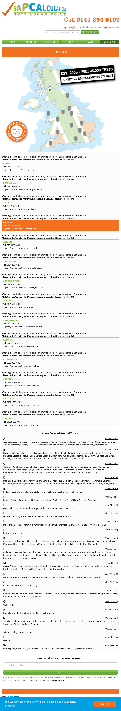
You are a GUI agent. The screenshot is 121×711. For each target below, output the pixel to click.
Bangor (97, 452)
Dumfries (29, 483)
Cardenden (45, 466)
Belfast (39, 455)
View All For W (111, 645)
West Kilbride (34, 648)
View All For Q (111, 601)
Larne (70, 552)
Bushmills (81, 458)
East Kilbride (17, 491)
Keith (5, 541)
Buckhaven (41, 458)
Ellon (51, 491)
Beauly (26, 455)
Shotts (43, 621)
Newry (39, 577)
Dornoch (67, 480)
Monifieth (15, 569)
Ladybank (8, 552)
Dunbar (38, 483)
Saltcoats (17, 621)
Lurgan (33, 557)
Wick (73, 648)
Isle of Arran (89, 524)
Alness (84, 441)
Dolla (46, 480)
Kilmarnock (72, 541)
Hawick (38, 516)
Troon (33, 632)
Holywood (60, 516)
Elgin (46, 491)
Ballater (6, 452)
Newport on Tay (27, 577)
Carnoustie (64, 466)
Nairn (6, 577)
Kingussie (7, 544)
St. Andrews (81, 621)
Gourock (26, 508)
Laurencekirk (90, 552)
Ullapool (7, 640)
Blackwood (70, 455)
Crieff (41, 472)
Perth (30, 593)
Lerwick (100, 552)
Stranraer (35, 624)
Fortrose (83, 500)
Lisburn (47, 555)
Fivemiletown (45, 500)
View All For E (111, 488)
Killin (43, 541)
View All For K (111, 537)
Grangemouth (38, 508)
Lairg (16, 552)
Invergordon (37, 524)
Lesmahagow (9, 555)
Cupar (96, 472)
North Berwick (96, 577)
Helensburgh (48, 516)
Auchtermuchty (87, 444)
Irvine (80, 524)
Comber (88, 469)
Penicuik (23, 593)
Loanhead (77, 555)
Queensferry (9, 604)
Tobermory (23, 632)
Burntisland (70, 458)
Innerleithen (9, 524)
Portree (113, 593)
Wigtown (80, 648)
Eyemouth (78, 491)
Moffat (6, 569)
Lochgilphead (99, 555)
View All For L (111, 548)
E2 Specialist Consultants (62, 691)
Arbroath (15, 444)
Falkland (14, 500)
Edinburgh (29, 491)
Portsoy (16, 596)
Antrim (6, 444)
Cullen (66, 472)
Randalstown (9, 613)
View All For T (111, 629)
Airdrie (54, 441)
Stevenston (109, 621)
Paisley (6, 593)
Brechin (6, 458)
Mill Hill (91, 566)
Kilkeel (37, 541)
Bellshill (46, 455)
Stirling (17, 624)
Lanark (31, 552)
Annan (101, 441)
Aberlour (37, 441)
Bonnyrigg (109, 455)
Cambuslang (19, 466)
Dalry (25, 480)
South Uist (70, 621)
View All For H (111, 513)
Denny (31, 480)
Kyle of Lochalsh (90, 544)
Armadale (43, 444)
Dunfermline (67, 483)
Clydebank (35, 469)
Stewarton (8, 624)
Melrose (76, 566)
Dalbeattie (8, 480)
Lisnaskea (56, 555)
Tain (5, 632)
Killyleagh (51, 541)
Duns (105, 483)
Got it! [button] (104, 704)
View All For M (111, 562)
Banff (90, 452)
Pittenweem (59, 593)
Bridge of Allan (18, 458)
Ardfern (23, 444)
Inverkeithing (50, 524)
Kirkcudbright (44, 544)
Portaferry (92, 593)
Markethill (37, 566)
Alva (90, 441)
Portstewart (26, 596)
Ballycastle (16, 452)
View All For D (111, 477)
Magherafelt (18, 566)
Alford (71, 441)
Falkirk (6, 500)
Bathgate (7, 455)
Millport (99, 566)
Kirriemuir (76, 544)
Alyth (94, 441)
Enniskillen (60, 491)
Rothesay (39, 613)
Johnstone (17, 533)
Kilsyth (82, 541)
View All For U (111, 637)
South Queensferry (56, 621)
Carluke (54, 466)
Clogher (25, 469)
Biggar (54, 455)
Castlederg (103, 466)
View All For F (111, 496)
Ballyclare (26, 452)
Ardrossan (33, 444)
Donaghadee (56, 480)
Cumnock (88, 472)
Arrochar (61, 444)
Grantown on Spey (54, 508)
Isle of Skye (101, 524)
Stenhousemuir (95, 621)
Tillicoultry (12, 632)
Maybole (67, 566)
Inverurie (72, 524)
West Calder (21, 648)
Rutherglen (50, 613)
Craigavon (22, 472)
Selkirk (36, 621)
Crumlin (58, 472)
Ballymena (37, 452)
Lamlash (23, 552)
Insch (18, 524)
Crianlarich (33, 472)
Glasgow (17, 508)
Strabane (25, 624)
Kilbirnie (30, 541)
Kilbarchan (20, 541)
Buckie (50, 458)
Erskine (69, 491)
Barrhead (106, 452)
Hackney (7, 516)
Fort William (72, 500)
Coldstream (68, 469)
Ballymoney (48, 452)
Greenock (68, 508)
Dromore (97, 480)
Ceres (18, 469)
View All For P (111, 590)
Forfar (56, 500)
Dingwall (39, 480)
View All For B (111, 449)
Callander (7, 466)
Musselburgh (61, 569)
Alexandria (63, 441)
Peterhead (39, 593)
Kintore (24, 544)
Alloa (77, 441)
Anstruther (110, 441)
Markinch (47, 566)
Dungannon (79, 483)
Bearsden (17, 455)
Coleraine (79, 469)
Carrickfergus (76, 466)
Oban (6, 585)
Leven (19, 555)
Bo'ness (100, 455)
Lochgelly (87, 555)
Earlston (7, 491)
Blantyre (92, 455)
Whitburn (54, 648)
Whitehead (65, 648)
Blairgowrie (81, 455)
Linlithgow (38, 555)
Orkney (33, 585)
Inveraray (26, 524)
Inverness (62, 524)
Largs (56, 552)
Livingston (67, 555)
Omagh (25, 585)
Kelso (11, 541)
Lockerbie (111, 555)
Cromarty (49, 472)
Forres (63, 500)
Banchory (82, 452)
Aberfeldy (17, 441)
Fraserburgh (93, 500)
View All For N (111, 573)
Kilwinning (91, 541)
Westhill (45, 648)
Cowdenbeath (10, 472)
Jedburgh (7, 533)
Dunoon (98, 483)
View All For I (112, 521)
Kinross (16, 544)
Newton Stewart (50, 577)
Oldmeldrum (15, 585)
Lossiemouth (23, 557)
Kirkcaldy (33, 544)
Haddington (18, 516)
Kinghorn (101, 541)
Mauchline (57, 566)
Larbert (49, 552)
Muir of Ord (48, 569)
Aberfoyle (27, 441)
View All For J (112, 529)
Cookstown (98, 469)
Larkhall (63, 552)
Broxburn (30, 458)
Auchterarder (72, 444)
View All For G (111, 505)
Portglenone (103, 593)
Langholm (40, 552)
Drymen (106, 480)
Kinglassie (110, 541)
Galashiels (8, 508)
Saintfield (7, 621)
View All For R (111, 609)
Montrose (25, 569)
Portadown (80, 593)
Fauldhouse (24, 500)
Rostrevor (30, 613)
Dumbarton (18, 483)
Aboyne (46, 441)
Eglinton (39, 491)
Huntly (69, 516)
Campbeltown (32, 466)
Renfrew (20, 613)
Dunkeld (90, 483)
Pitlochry (49, 593)
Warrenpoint (9, 648)
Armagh (52, 444)
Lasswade (78, 552)
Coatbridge (57, 469)
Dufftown (7, 483)
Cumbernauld (76, 472)
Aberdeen (7, 441)
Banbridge (72, 452)
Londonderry (9, 557)
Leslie (108, 552)
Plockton (70, 593)
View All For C (111, 463)
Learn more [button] (11, 706)
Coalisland (46, 469)
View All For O (111, 582)
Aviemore (99, 444)
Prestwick (37, 596)
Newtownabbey (66, 577)
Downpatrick (86, 480)
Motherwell (36, 569)
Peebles (14, 593)
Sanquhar (27, 621)
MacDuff (7, 566)
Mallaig (28, 566)
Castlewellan (9, 469)
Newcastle (14, 577)
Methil (84, 566)
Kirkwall (67, 544)
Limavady (27, 555)
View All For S (111, 617)
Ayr (106, 444)
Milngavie (108, 566)
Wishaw (89, 648)
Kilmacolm (61, 541)
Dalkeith (18, 480)
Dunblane (47, 483)
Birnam (61, 455)
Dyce (111, 483)
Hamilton (29, 516)
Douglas (76, 480)
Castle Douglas (90, 466)
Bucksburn (59, 458)
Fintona (34, 500)
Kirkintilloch (57, 544)
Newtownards (81, 577)
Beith (32, 455)
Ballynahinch (60, 452)
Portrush (7, 596)
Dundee (56, 483)
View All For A (111, 438)
